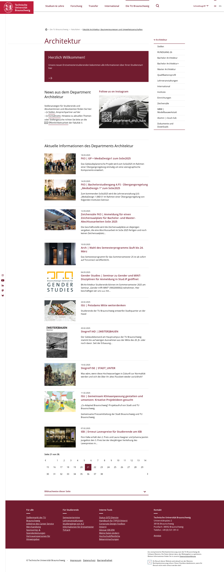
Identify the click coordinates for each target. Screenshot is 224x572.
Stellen (160, 46)
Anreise (157, 535)
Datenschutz (89, 560)
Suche (158, 5)
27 (128, 467)
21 (88, 467)
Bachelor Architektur (167, 57)
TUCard (66, 530)
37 (95, 474)
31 (54, 474)
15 (48, 467)
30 (48, 474)
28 (135, 467)
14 (145, 460)
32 (61, 474)
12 (131, 460)
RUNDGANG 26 (164, 52)
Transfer (93, 6)
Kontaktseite (54, 115)
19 (75, 467)
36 (88, 474)
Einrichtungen (164, 97)
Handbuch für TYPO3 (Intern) (113, 520)
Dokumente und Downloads (165, 125)
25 (115, 467)
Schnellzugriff (199, 6)
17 (61, 467)
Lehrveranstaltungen (167, 80)
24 (108, 467)
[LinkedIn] (2, 285)
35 (81, 474)
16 (54, 467)
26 (122, 467)
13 (138, 460)
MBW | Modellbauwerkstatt (167, 111)
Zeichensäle (163, 103)
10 (118, 460)
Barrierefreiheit (104, 560)
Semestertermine (71, 517)
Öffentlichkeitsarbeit (58, 122)
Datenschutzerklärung (188, 556)
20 (81, 467)
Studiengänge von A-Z (73, 523)
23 (101, 467)
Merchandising (33, 526)
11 (125, 460)
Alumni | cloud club (167, 117)
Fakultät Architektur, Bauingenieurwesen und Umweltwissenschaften (113, 29)
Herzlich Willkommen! (66, 57)
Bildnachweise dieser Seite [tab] (57, 491)
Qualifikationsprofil (166, 75)
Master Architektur (166, 69)
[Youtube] (2, 280)
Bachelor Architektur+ (168, 63)
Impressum (75, 560)
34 (75, 474)
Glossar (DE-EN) (107, 530)
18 (68, 467)
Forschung (76, 6)
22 (95, 467)
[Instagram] (2, 275)
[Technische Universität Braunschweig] (17, 7)
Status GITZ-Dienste (108, 517)
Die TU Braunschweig (137, 6)
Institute (161, 92)
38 (101, 474)
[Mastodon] (2, 290)
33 (68, 474)
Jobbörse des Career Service (40, 523)
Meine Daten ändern (109, 533)
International (112, 6)
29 (142, 467)
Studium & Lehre (54, 6)
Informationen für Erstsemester (78, 526)
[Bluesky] (2, 295)
